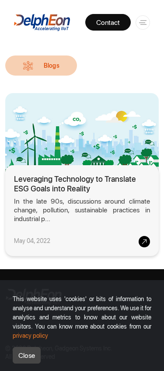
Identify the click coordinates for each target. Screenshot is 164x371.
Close (26, 355)
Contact (108, 22)
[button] (141, 21)
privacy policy (30, 335)
